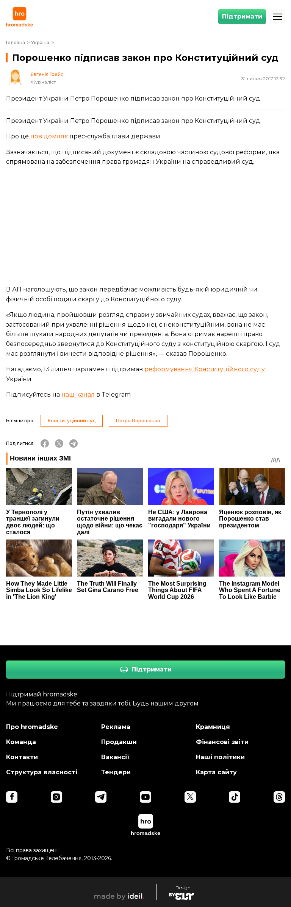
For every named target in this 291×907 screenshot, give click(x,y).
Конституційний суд (71, 420)
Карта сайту (216, 772)
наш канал (78, 394)
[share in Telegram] (73, 443)
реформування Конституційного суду (204, 369)
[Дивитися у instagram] (56, 797)
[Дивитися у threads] (279, 797)
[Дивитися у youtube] (145, 797)
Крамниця (213, 726)
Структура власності (41, 772)
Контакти (22, 757)
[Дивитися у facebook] (11, 797)
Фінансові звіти (222, 742)
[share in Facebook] (45, 443)
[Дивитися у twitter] (190, 797)
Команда (21, 742)
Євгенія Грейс (46, 74)
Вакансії (115, 757)
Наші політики (220, 757)
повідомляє (49, 136)
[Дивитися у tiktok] (234, 797)
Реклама (115, 726)
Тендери (116, 772)
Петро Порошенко (138, 420)
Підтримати (242, 16)
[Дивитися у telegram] (100, 797)
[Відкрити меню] (277, 16)
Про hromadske (32, 726)
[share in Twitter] (59, 443)
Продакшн (119, 742)
